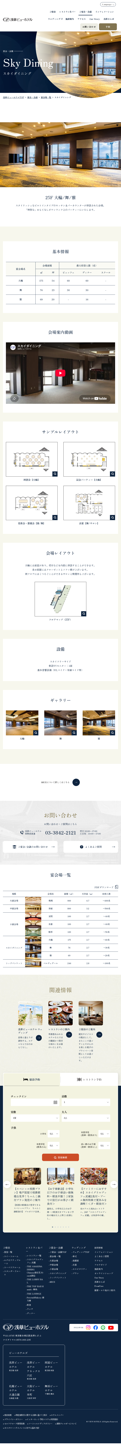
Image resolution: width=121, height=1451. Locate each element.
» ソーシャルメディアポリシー (39, 1423)
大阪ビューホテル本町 (33, 1391)
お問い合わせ (89, 26)
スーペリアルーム (12, 1267)
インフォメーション (104, 11)
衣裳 (75, 1264)
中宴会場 (54, 1264)
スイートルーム (11, 1256)
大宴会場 (54, 1260)
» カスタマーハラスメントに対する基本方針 (21, 1427)
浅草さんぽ (109, 18)
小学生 (43, 1133)
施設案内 (70, 18)
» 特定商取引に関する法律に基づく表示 (30, 1414)
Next (114, 1184)
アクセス (81, 18)
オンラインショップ (103, 1273)
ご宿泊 (52, 11)
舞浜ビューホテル (51, 1389)
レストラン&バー (67, 11)
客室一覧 (8, 1252)
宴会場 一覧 (55, 1256)
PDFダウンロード (104, 887)
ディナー (31, 1313)
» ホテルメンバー (57, 1414)
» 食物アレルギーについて (66, 1423)
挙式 (75, 1256)
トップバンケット (58, 1277)
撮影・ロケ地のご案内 (104, 1290)
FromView (98, 1285)
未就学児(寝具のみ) (41, 1145)
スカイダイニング (58, 1273)
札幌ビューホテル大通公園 (15, 1391)
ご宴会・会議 (85, 11)
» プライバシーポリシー (13, 1419)
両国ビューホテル (51, 1366)
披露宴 (76, 1260)
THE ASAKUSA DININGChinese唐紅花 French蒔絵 (35, 1271)
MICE (52, 1281)
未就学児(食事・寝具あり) (89, 1134)
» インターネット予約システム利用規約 (41, 1419)
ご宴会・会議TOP (58, 1252)
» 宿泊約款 (7, 1414)
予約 (108, 26)
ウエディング (54, 18)
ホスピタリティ (80, 1268)
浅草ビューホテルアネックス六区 (33, 1370)
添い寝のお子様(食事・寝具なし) (89, 1145)
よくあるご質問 (101, 1256)
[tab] (31, 1079)
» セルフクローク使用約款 (13, 1423)
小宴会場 (54, 1268)
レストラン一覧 (34, 1255)
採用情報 (98, 1247)
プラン (76, 1273)
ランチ (30, 1308)
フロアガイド (100, 1264)
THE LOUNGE (34, 1293)
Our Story (94, 18)
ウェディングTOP (81, 1252)
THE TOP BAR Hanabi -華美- (35, 1288)
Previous (7, 1184)
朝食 (29, 1304)
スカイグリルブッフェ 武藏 (35, 1261)
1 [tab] (52, 1227)
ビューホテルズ (18, 1353)
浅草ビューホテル (15, 1366)
